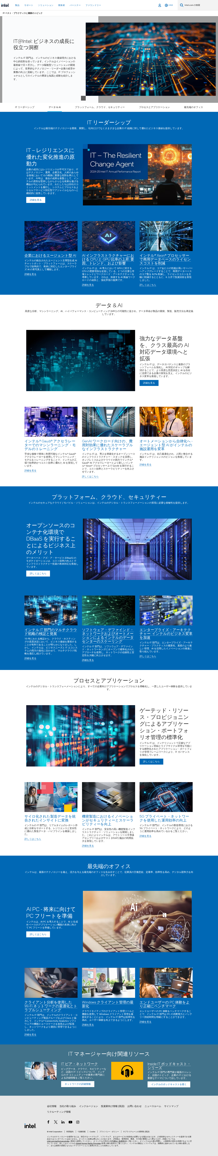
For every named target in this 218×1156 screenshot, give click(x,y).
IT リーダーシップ (24, 107)
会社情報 (52, 1106)
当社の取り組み (67, 1106)
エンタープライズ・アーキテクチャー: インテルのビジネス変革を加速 (166, 633)
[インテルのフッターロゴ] (30, 1125)
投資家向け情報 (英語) (112, 1106)
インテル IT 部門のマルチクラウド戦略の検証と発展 (50, 631)
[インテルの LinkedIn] (63, 1122)
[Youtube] (70, 1122)
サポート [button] (28, 5)
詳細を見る (30, 274)
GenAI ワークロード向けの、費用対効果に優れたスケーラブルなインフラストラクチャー (107, 445)
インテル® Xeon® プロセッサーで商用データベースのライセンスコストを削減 (165, 259)
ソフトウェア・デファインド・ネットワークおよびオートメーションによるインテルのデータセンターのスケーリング (108, 635)
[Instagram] (77, 1122)
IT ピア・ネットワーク (79, 1063)
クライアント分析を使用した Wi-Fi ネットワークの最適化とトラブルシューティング (50, 1006)
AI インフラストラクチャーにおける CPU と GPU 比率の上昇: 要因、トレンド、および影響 (108, 259)
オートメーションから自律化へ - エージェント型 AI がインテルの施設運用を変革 (166, 445)
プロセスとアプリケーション (154, 107)
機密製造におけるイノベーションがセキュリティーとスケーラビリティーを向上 (108, 820)
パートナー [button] (75, 5)
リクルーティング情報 (59, 1111)
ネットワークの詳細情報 (78, 1084)
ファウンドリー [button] (93, 5)
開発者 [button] (61, 5)
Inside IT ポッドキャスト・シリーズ (169, 1065)
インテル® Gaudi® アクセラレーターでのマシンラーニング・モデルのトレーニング (50, 445)
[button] (109, 254)
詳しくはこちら (148, 284)
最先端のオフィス (193, 107)
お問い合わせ (134, 1106)
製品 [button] (17, 5)
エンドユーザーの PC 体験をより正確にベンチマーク (165, 1004)
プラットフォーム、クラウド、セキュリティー (100, 107)
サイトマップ (171, 1106)
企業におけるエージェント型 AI (50, 255)
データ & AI (55, 107)
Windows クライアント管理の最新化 (107, 1004)
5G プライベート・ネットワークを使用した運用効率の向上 (164, 818)
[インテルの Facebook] (48, 1122)
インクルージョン (88, 1106)
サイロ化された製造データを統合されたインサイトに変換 (50, 818)
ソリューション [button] (46, 5)
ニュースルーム (153, 1106)
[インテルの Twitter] (55, 1122)
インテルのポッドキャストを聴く (169, 1084)
